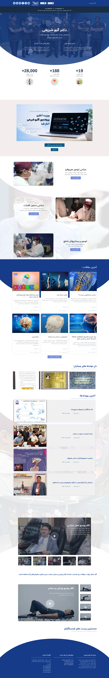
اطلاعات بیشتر (75, 178)
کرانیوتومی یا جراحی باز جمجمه (57, 336)
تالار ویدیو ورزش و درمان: (61, 588)
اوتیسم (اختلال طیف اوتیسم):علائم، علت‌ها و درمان (27, 295)
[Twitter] (17, 3)
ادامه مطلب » (93, 307)
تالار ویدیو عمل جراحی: (78, 525)
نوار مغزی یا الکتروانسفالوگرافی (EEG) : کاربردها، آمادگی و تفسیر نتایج (83, 337)
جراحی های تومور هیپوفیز (67, 660)
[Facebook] (14, 3)
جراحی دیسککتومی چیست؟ (87, 294)
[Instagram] (26, 3)
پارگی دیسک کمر (62, 294)
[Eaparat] (23, 3)
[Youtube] (28, 3)
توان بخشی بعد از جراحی (41, 43)
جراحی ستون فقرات (68, 661)
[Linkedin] (20, 3)
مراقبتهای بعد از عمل (68, 664)
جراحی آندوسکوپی (69, 43)
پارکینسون (35, 336)
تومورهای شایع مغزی (68, 663)
